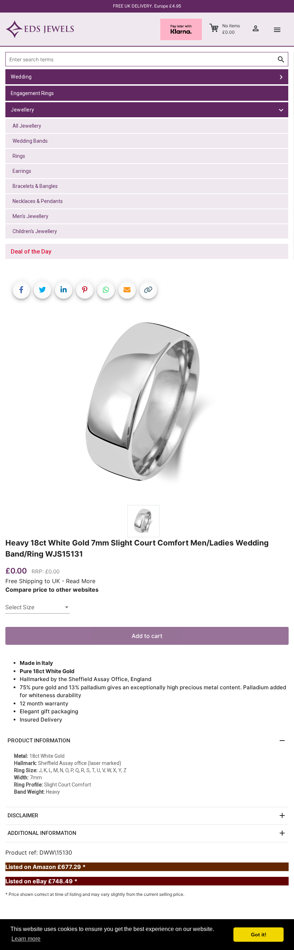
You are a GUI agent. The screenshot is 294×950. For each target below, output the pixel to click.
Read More (80, 581)
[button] (147, 740)
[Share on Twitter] (42, 290)
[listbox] (37, 607)
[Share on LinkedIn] (63, 290)
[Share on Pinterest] (85, 290)
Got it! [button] (258, 934)
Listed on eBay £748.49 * (41, 881)
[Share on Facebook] (21, 290)
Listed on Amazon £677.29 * (45, 866)
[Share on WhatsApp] (106, 290)
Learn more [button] (26, 939)
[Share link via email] (127, 290)
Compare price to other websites (52, 589)
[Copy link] (148, 290)
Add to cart (147, 635)
